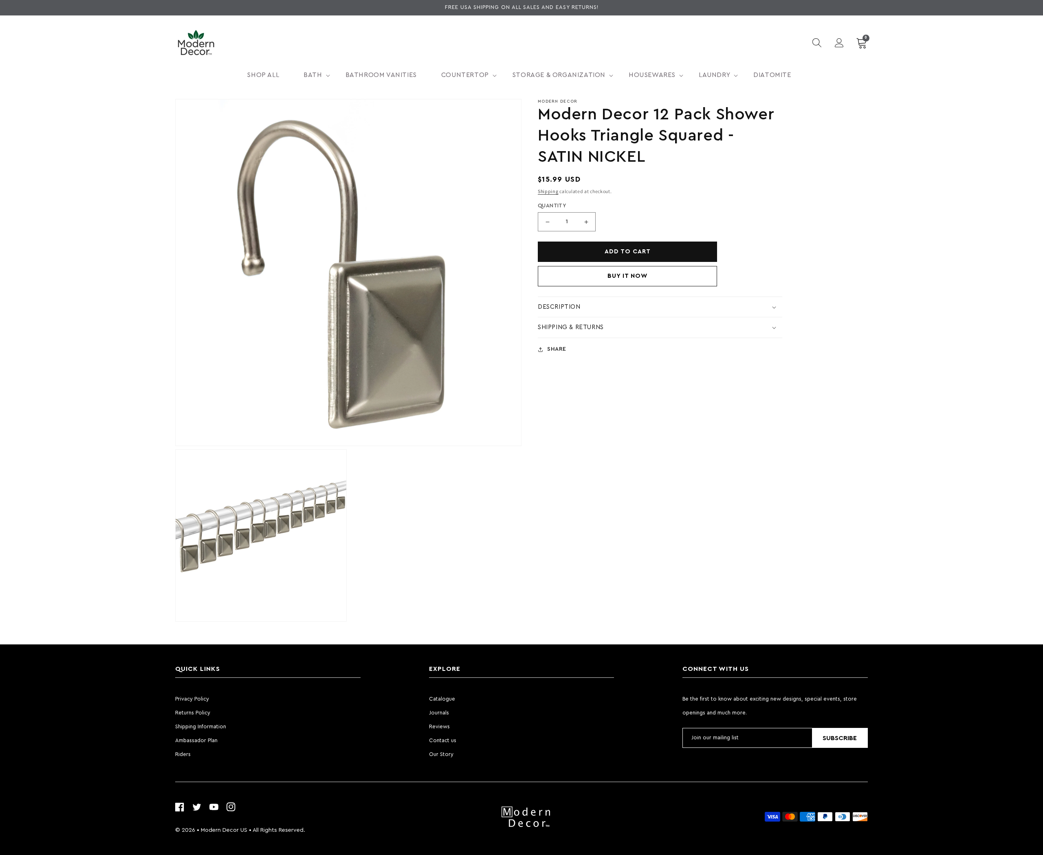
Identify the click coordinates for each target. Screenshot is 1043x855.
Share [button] (556, 349)
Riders (183, 754)
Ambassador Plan (196, 740)
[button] (312, 75)
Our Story (441, 754)
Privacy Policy (192, 698)
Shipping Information (200, 726)
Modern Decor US (224, 830)
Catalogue (442, 698)
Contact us (442, 740)
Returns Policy (192, 712)
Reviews (439, 726)
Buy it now (627, 276)
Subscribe (840, 738)
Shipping (548, 191)
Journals (439, 712)
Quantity (552, 206)
